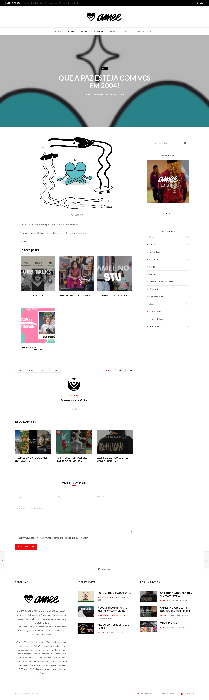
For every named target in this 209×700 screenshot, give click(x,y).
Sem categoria (156, 296)
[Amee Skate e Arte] (104, 16)
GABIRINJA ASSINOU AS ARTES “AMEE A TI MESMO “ (112, 459)
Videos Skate (155, 326)
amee (31, 370)
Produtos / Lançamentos (161, 281)
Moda (152, 266)
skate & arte (155, 311)
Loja (124, 31)
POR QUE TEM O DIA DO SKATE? (114, 593)
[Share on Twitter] (7, 154)
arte (44, 370)
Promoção (154, 289)
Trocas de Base (156, 319)
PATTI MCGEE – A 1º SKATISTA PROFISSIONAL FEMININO (71, 459)
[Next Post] (206, 559)
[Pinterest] (7, 162)
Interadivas (154, 252)
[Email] (7, 170)
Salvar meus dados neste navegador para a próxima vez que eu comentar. (53, 537)
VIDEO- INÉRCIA (168, 622)
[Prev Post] (2, 559)
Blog (112, 31)
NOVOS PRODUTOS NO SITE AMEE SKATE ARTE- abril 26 (51, 3)
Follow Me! (106, 569)
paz (56, 370)
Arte (104, 69)
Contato (138, 31)
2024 (20, 370)
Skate (84, 31)
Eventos (153, 244)
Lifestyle (153, 259)
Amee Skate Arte (95, 94)
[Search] (150, 31)
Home (58, 31)
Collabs (98, 31)
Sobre (71, 31)
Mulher (152, 274)
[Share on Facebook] (7, 146)
